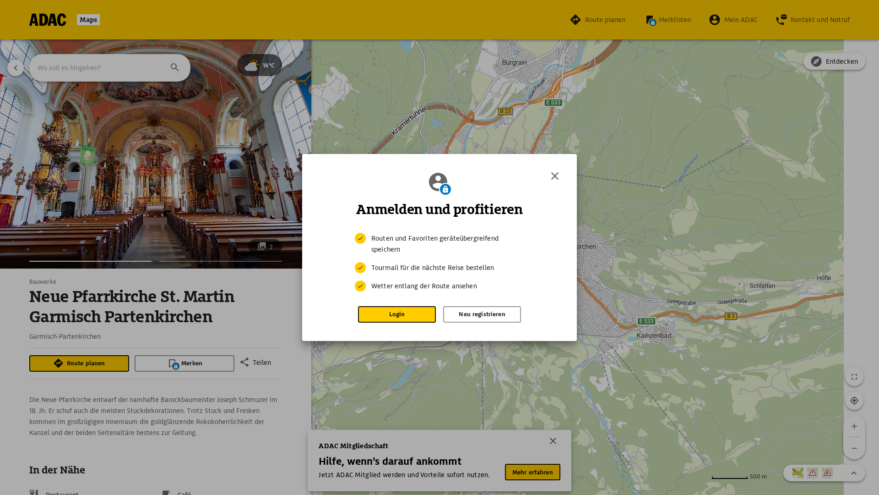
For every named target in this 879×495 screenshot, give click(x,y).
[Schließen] (555, 176)
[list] (439, 262)
